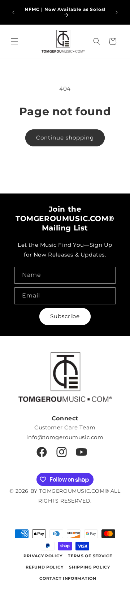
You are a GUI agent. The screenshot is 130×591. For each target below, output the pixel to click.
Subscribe (65, 316)
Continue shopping (65, 137)
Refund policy (44, 567)
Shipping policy (89, 567)
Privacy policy (42, 555)
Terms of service (90, 555)
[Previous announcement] (13, 12)
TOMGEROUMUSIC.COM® (74, 491)
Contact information (67, 578)
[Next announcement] (117, 12)
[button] (14, 41)
